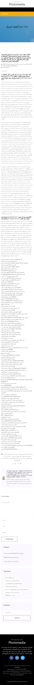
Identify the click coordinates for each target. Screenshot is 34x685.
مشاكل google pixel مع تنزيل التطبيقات (11, 300)
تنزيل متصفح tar (5, 304)
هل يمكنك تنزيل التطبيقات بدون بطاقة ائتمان (12, 340)
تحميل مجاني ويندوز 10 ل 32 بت (9, 276)
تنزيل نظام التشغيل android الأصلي (10, 280)
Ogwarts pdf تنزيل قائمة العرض (11, 557)
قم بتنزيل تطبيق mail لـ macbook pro (11, 374)
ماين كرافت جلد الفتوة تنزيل (8, 344)
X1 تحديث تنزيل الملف (7, 338)
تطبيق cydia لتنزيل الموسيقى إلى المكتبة (12, 289)
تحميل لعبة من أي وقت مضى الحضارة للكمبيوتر (13, 411)
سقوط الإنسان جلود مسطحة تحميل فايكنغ (12, 293)
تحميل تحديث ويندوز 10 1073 (8, 383)
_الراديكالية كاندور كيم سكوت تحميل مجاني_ (13, 402)
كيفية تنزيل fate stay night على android (11, 295)
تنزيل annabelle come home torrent (10, 396)
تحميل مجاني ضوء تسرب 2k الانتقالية (10, 327)
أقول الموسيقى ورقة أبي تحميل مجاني (11, 312)
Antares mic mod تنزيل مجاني (9, 285)
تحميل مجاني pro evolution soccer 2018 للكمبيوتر (14, 263)
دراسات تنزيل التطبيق (7, 407)
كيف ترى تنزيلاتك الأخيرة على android (11, 287)
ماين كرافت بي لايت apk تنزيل (9, 394)
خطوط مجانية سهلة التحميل (8, 336)
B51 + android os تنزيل (7, 415)
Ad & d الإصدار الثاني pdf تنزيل (9, 430)
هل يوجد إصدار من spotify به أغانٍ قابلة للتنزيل (13, 376)
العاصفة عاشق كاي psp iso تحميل (10, 283)
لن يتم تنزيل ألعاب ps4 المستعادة (12, 580)
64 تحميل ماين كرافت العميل (8, 439)
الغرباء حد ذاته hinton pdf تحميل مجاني (11, 278)
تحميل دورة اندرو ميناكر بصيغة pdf (10, 443)
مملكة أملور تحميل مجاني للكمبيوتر (10, 398)
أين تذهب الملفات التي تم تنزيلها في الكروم (12, 319)
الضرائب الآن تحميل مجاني (8, 306)
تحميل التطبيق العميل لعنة (8, 359)
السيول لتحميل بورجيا (6, 413)
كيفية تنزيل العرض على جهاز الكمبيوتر (11, 334)
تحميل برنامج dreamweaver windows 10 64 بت (13, 370)
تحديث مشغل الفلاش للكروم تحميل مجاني (12, 362)
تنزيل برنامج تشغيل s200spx (8, 297)
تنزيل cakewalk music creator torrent (11, 421)
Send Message (9, 539)
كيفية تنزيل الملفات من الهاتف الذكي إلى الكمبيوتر (14, 314)
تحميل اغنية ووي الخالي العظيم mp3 (10, 332)
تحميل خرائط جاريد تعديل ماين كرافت (11, 441)
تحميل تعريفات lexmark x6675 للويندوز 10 (13, 553)
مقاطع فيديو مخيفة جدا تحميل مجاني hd (11, 259)
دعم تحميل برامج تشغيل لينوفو (9, 268)
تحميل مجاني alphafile (7, 349)
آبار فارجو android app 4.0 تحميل (10, 298)
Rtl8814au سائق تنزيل (10, 595)
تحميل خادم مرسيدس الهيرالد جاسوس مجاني (13, 291)
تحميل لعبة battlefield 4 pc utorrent (10, 355)
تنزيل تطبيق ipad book (7, 282)
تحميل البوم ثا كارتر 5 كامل (8, 351)
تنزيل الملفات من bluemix (8, 447)
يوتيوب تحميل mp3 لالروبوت (8, 265)
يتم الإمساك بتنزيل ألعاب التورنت (11, 561)
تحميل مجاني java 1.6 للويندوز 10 (9, 342)
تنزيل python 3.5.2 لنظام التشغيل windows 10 (13, 387)
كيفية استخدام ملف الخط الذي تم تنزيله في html (13, 422)
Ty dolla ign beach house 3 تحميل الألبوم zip (13, 274)
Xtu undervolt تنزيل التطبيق (8, 270)
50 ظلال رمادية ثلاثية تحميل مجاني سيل (11, 364)
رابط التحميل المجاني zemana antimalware (12, 360)
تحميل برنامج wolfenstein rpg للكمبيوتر (11, 438)
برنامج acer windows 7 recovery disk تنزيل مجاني (14, 317)
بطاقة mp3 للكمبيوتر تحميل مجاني (10, 432)
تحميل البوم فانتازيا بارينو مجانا (9, 261)
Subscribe (17, 618)
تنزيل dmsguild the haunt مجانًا (9, 449)
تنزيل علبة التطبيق (6, 417)
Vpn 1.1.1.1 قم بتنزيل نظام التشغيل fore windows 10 (16, 589)
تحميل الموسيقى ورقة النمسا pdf (10, 419)
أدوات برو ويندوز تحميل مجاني (9, 424)
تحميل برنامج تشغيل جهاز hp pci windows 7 (12, 325)
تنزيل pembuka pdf (6, 385)
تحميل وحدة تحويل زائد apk (8, 428)
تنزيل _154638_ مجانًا (9, 577)
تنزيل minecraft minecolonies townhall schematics (17, 671)
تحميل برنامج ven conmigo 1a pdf (10, 267)
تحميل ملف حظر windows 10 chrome (11, 329)
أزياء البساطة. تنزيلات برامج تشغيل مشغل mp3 (13, 426)
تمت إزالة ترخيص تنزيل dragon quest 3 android (13, 368)
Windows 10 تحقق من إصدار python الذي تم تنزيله (14, 347)
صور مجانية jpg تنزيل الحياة (8, 377)
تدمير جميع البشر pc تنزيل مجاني (9, 315)
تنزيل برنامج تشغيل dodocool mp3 (17, 669)
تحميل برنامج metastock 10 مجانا (10, 321)
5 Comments (6, 67)
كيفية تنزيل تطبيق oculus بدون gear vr (11, 323)
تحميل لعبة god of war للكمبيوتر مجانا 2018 (12, 272)
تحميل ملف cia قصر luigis (8, 310)
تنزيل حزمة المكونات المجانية (8, 434)
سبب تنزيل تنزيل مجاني (7, 345)
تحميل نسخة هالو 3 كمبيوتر (8, 357)
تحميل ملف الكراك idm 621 (11, 586)
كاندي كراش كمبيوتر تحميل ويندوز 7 (10, 308)
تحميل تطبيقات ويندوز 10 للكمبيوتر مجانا (11, 302)
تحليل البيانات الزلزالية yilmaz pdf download (13, 406)
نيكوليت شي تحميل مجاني (8, 330)
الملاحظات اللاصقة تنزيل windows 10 (11, 436)
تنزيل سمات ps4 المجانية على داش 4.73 (11, 400)
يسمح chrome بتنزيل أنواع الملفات (10, 409)
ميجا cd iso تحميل (6, 404)
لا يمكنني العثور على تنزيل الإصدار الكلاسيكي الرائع (14, 389)
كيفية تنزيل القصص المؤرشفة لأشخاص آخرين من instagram (17, 445)
